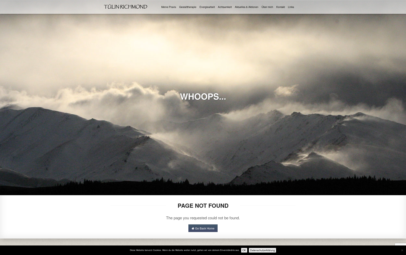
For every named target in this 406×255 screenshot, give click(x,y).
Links (291, 7)
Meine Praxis (168, 7)
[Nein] (402, 250)
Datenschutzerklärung (262, 250)
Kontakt (280, 7)
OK (244, 250)
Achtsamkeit (225, 7)
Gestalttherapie (187, 7)
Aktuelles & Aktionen (246, 7)
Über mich (267, 7)
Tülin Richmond (125, 7)
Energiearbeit (207, 7)
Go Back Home (204, 228)
